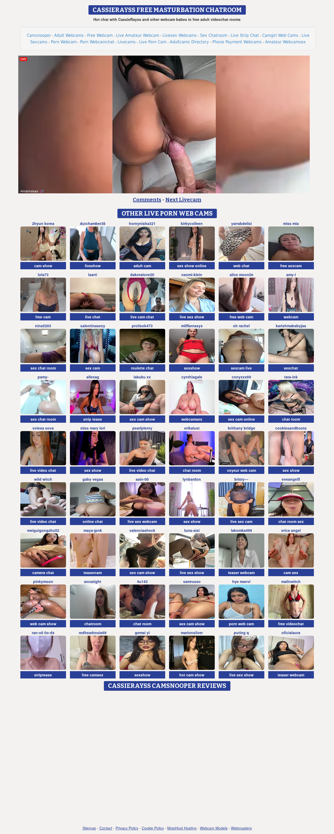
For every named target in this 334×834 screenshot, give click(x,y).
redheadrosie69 (92, 632)
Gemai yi (142, 632)
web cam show (43, 623)
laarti (92, 274)
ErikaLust (192, 428)
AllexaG (92, 376)
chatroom (92, 623)
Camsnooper (39, 35)
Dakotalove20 (142, 274)
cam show (43, 265)
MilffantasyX (192, 325)
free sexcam (291, 265)
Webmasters (241, 828)
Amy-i (291, 274)
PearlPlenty (142, 428)
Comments (147, 199)
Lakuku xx (142, 376)
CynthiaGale (191, 376)
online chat (93, 521)
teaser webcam (241, 572)
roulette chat (142, 368)
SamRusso (192, 581)
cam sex (291, 572)
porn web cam (241, 623)
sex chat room (43, 368)
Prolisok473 (142, 325)
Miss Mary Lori (92, 428)
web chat (241, 265)
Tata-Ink (291, 376)
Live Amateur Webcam (137, 35)
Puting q (241, 632)
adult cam (142, 265)
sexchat (291, 368)
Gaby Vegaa (92, 479)
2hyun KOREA (43, 223)
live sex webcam (142, 521)
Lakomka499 (241, 530)
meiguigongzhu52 (43, 530)
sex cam (92, 368)
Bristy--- (241, 479)
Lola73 (43, 274)
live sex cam (241, 521)
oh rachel (241, 325)
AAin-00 (142, 479)
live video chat (43, 470)
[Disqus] (167, 758)
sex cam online (241, 419)
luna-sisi (192, 530)
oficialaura (291, 632)
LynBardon (192, 479)
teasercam (93, 572)
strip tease (92, 419)
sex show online (191, 265)
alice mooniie (241, 274)
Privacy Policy (127, 828)
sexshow (192, 368)
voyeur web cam (241, 470)
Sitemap (89, 828)
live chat (92, 316)
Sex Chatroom (213, 35)
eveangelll (291, 479)
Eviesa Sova (43, 428)
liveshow (93, 265)
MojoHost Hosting (181, 828)
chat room (291, 419)
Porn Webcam (64, 41)
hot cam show (191, 674)
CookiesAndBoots (291, 428)
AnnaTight (92, 581)
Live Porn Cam (152, 41)
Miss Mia (291, 223)
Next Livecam (183, 199)
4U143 (142, 581)
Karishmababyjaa (291, 325)
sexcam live (241, 368)
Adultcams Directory (189, 41)
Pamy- (43, 376)
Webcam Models (214, 828)
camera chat (43, 572)
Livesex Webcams (180, 35)
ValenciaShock (142, 530)
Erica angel (291, 530)
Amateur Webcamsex (285, 41)
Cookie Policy (153, 828)
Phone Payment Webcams (237, 41)
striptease (43, 674)
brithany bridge (241, 428)
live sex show (192, 316)
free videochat (291, 623)
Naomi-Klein (191, 274)
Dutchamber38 (92, 223)
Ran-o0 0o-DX (43, 632)
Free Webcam (100, 35)
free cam (43, 316)
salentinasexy (92, 325)
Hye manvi (241, 581)
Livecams (127, 41)
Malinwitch (291, 581)
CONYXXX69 (241, 376)
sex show (92, 470)
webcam (291, 316)
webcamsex (191, 419)
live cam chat (142, 316)
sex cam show (142, 419)
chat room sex (291, 521)
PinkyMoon (43, 581)
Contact (105, 828)
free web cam (241, 316)
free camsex (92, 674)
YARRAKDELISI (241, 223)
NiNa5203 (43, 325)
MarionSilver (192, 632)
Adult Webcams (69, 35)
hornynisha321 (142, 223)
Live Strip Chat (245, 35)
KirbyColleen (192, 223)
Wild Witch (43, 479)
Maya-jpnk (93, 530)
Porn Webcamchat (97, 41)
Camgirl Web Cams (280, 35)
